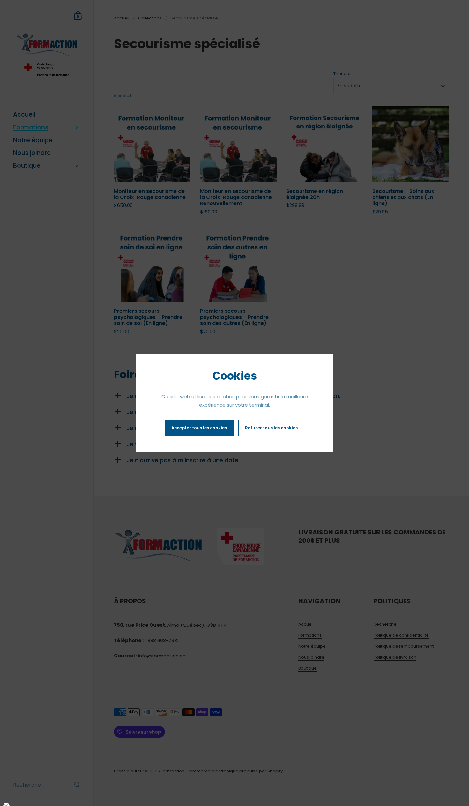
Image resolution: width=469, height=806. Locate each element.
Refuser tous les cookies (271, 428)
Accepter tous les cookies (199, 428)
